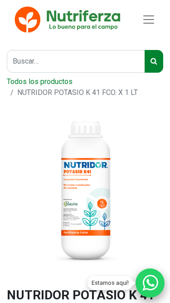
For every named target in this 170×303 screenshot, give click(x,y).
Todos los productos (40, 81)
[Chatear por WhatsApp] (150, 283)
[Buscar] (154, 61)
